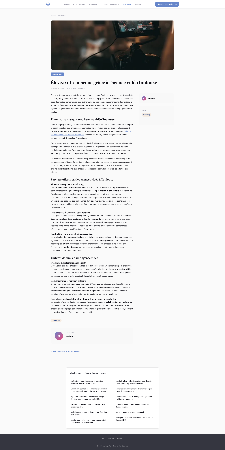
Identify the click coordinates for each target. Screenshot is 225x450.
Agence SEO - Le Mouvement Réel (130, 412)
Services (137, 4)
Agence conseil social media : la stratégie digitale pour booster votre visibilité (87, 397)
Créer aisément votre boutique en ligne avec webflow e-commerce (134, 397)
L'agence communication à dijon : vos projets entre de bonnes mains (134, 390)
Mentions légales (108, 438)
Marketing (127, 4)
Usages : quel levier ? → (167, 4)
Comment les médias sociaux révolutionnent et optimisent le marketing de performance (89, 390)
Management (115, 4)
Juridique (103, 4)
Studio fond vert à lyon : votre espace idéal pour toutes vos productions (88, 421)
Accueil (67, 4)
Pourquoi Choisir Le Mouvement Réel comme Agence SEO (134, 418)
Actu (75, 4)
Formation (93, 4)
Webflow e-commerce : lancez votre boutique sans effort (89, 413)
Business (82, 4)
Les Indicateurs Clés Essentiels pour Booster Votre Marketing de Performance (134, 382)
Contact (120, 438)
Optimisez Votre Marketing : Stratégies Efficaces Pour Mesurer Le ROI (87, 382)
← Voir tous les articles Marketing (65, 351)
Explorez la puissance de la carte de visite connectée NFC (88, 405)
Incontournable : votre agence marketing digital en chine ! (132, 405)
